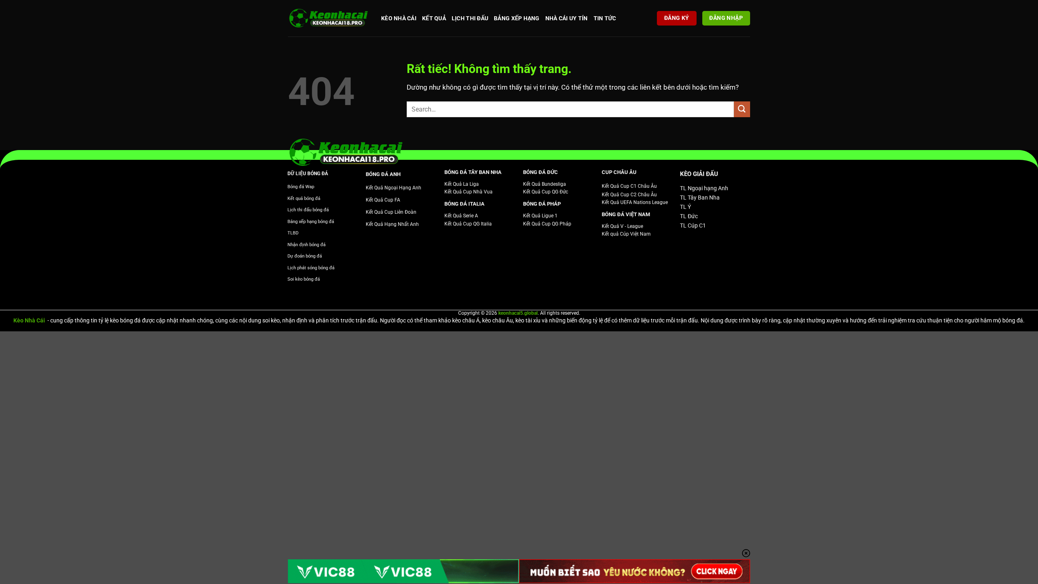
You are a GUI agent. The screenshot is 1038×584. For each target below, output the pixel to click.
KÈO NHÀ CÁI (398, 18)
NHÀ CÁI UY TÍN (566, 18)
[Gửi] (742, 109)
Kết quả (434, 18)
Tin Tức (605, 18)
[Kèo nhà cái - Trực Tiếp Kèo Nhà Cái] (328, 18)
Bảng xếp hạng (517, 18)
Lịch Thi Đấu (470, 18)
